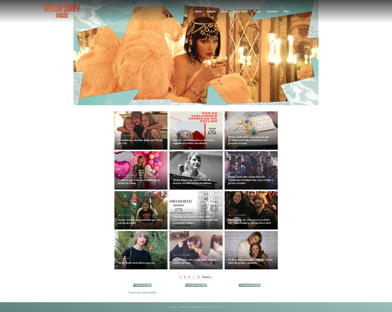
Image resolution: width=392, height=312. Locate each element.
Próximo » (207, 277)
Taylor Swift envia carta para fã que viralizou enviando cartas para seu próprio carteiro (248, 139)
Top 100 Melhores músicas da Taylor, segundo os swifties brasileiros (194, 142)
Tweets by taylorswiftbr (142, 292)
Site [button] (286, 11)
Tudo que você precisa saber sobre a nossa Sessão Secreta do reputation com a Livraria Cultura (195, 219)
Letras (224, 11)
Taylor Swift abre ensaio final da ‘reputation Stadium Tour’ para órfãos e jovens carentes (250, 179)
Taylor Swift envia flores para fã (136, 262)
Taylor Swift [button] (240, 11)
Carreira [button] (272, 11)
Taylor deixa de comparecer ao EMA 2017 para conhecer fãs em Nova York (249, 221)
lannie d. (218, 307)
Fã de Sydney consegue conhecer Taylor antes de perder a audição (250, 261)
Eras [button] (257, 11)
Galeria (210, 11)
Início (198, 11)
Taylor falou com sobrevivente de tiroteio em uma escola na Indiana (192, 182)
